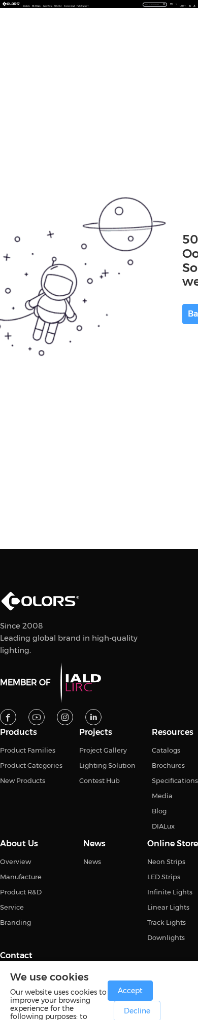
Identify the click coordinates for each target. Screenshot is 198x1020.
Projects (95, 732)
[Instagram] (65, 717)
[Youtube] (36, 717)
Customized (69, 6)
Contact (16, 955)
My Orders (36, 6)
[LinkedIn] (93, 717)
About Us (19, 843)
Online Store (172, 843)
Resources (172, 732)
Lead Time (47, 6)
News (94, 843)
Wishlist (57, 6)
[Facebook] (8, 717)
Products (26, 6)
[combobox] (155, 4)
